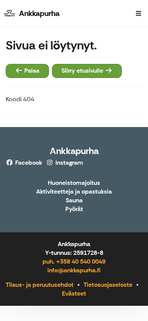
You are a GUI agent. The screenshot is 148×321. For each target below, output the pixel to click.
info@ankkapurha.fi (74, 270)
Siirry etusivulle (83, 71)
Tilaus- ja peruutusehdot (40, 285)
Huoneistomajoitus (74, 183)
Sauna (74, 200)
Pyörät (74, 209)
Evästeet (74, 293)
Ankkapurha (74, 151)
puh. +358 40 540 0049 (74, 261)
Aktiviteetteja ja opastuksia (74, 191)
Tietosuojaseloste (107, 285)
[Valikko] (138, 13)
